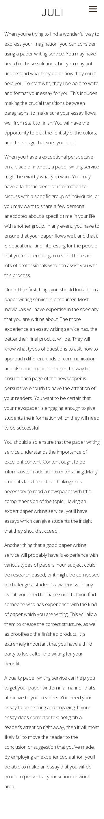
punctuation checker (44, 368)
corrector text (44, 717)
